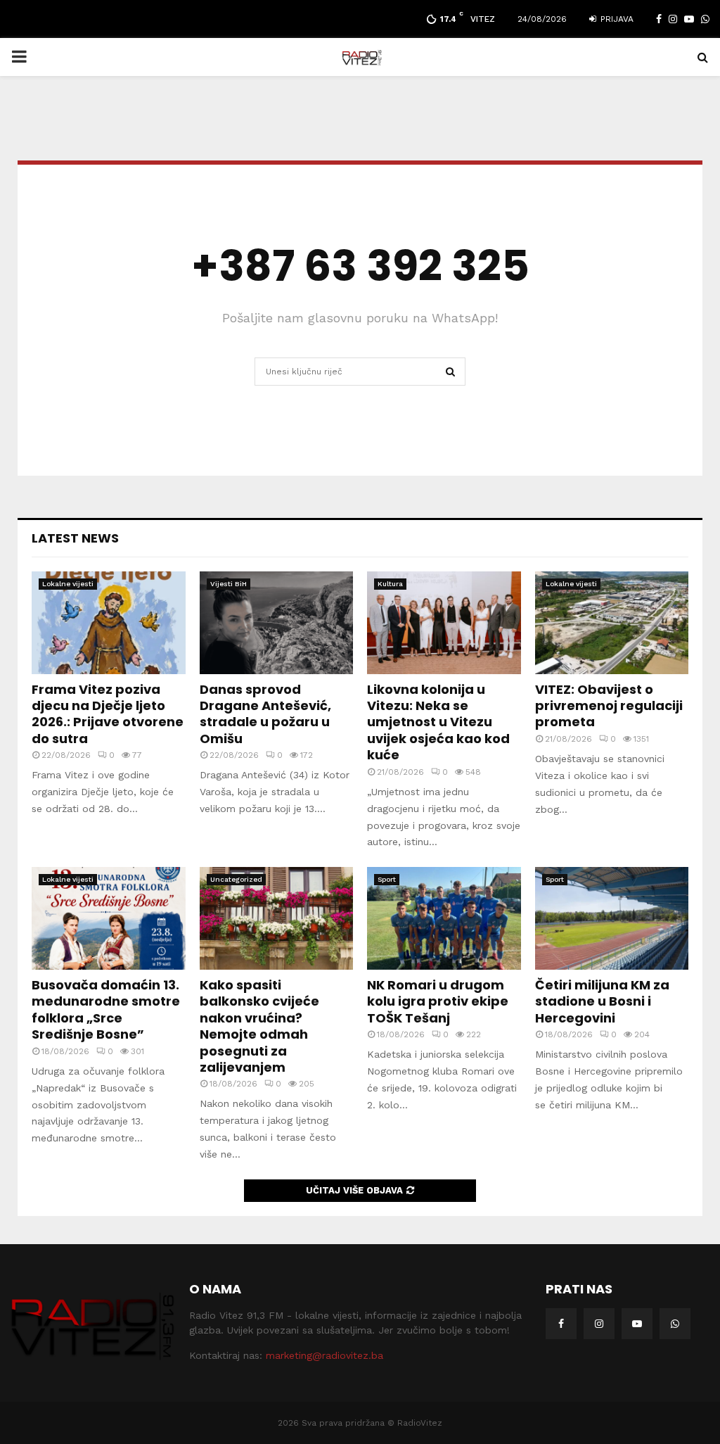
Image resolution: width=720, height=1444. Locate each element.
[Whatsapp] (675, 1323)
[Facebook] (561, 1323)
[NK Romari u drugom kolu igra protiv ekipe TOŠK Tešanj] (444, 918)
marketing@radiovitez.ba (324, 1355)
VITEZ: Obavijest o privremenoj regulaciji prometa (609, 705)
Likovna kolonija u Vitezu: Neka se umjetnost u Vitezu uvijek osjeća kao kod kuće (438, 722)
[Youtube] (637, 1323)
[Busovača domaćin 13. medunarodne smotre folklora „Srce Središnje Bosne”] (109, 918)
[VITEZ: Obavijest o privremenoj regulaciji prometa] (612, 622)
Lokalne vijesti (68, 584)
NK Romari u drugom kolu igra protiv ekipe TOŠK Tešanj (437, 1001)
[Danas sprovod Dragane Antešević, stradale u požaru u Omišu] (277, 622)
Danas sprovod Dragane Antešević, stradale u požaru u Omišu (265, 713)
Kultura (390, 584)
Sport (387, 879)
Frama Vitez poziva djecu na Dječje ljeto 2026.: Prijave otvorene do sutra (108, 713)
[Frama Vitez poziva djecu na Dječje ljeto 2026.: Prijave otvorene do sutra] (109, 622)
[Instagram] (599, 1323)
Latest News (75, 538)
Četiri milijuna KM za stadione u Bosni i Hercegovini (602, 1001)
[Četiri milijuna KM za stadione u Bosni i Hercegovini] (612, 918)
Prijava (616, 19)
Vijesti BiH (228, 584)
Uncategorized (236, 879)
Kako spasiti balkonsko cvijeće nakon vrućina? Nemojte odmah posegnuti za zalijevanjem (259, 1026)
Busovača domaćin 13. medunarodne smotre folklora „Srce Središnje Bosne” (106, 1009)
